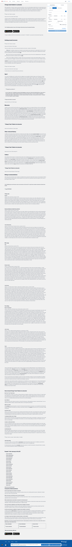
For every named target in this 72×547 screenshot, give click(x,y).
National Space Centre (23, 108)
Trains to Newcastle (9, 477)
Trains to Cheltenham (9, 464)
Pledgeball (24, 92)
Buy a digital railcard (63, 24)
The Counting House (8, 224)
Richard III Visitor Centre (23, 116)
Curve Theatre (13, 159)
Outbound (49, 14)
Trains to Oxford (8, 480)
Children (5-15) (60, 21)
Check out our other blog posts (9, 487)
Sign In (69, 1)
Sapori (6, 346)
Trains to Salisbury (9, 483)
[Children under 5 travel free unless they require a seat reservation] (62, 21)
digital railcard (14, 510)
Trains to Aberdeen (9, 453)
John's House (7, 329)
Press (6, 541)
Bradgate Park (41, 371)
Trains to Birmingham (9, 456)
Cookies (16, 541)
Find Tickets (57, 30)
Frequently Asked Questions (11, 488)
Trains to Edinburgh (9, 468)
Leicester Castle (38, 136)
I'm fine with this (45, 544)
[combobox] (57, 10)
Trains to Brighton (9, 459)
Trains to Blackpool (9, 458)
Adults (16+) (50, 21)
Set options (64, 28)
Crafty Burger (7, 285)
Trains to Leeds (8, 471)
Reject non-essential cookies (56, 544)
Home (10, 1)
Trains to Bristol (8, 461)
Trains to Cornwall (9, 465)
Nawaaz (6, 195)
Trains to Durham (8, 467)
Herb (5, 244)
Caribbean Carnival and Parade (30, 162)
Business (13, 1)
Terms (9, 541)
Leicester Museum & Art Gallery (36, 114)
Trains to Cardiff (8, 462)
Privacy (12, 541)
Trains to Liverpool (9, 474)
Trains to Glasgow (9, 470)
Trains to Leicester (9, 473)
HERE (20, 52)
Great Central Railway (23, 373)
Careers (22, 1)
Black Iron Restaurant (8, 307)
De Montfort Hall (30, 158)
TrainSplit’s (18, 445)
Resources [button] (26, 1)
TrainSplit (6, 60)
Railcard (49, 24)
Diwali (15, 163)
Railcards (18, 1)
